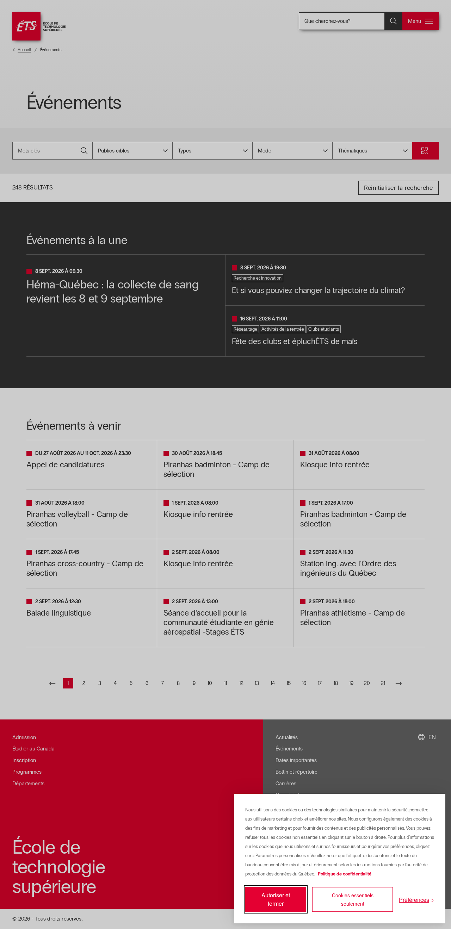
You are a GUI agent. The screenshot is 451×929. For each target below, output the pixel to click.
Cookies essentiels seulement (352, 899)
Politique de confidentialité (344, 874)
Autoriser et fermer (275, 899)
